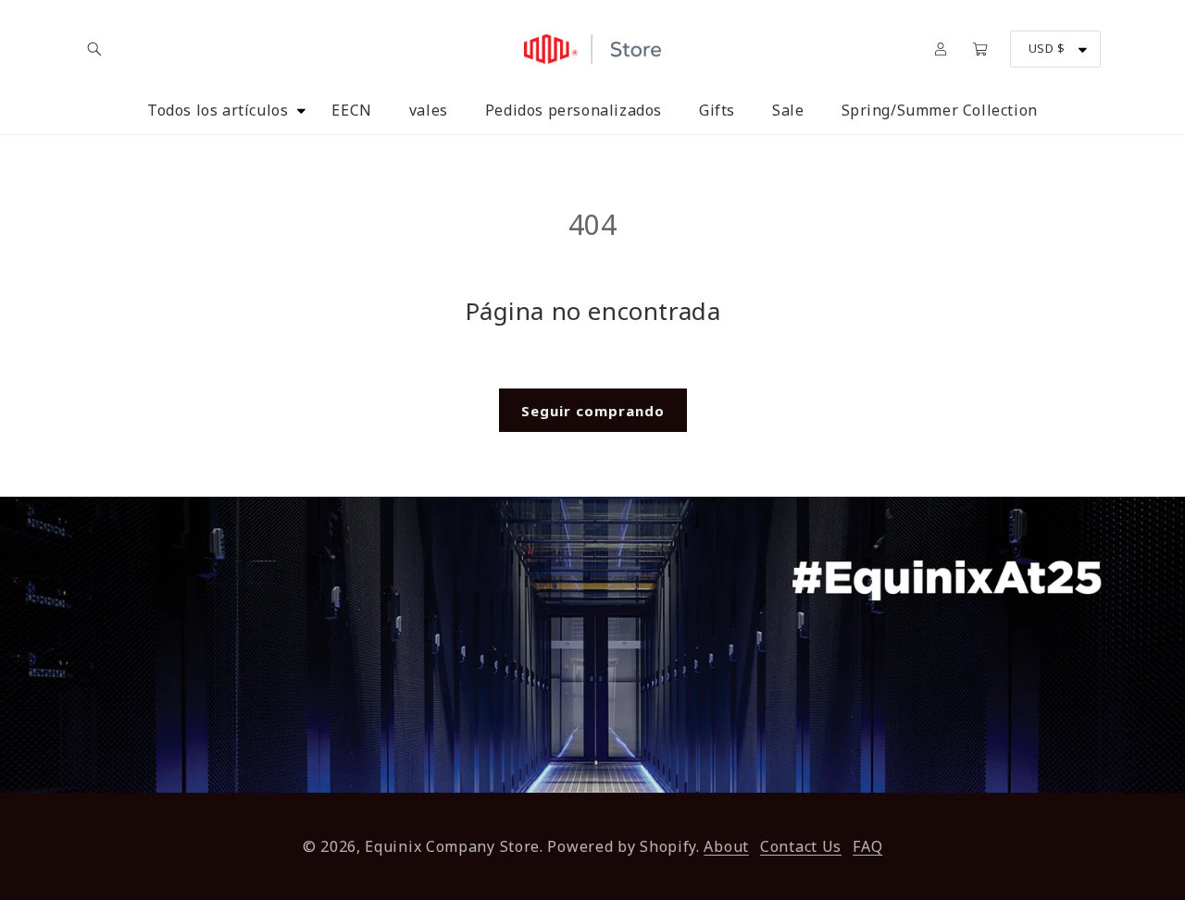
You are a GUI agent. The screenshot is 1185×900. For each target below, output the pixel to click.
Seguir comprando (593, 410)
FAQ (867, 846)
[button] (94, 49)
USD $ (1047, 48)
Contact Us (801, 846)
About (726, 846)
